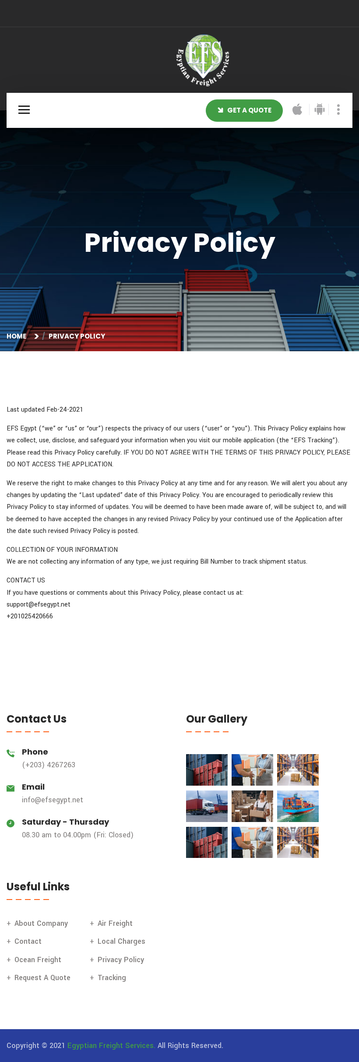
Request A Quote (42, 978)
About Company (41, 923)
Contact (28, 941)
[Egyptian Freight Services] (202, 59)
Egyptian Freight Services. (111, 1046)
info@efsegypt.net (52, 800)
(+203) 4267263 (48, 765)
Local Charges (121, 941)
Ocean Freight (37, 960)
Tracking (112, 978)
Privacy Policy (121, 960)
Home (18, 336)
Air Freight (115, 923)
